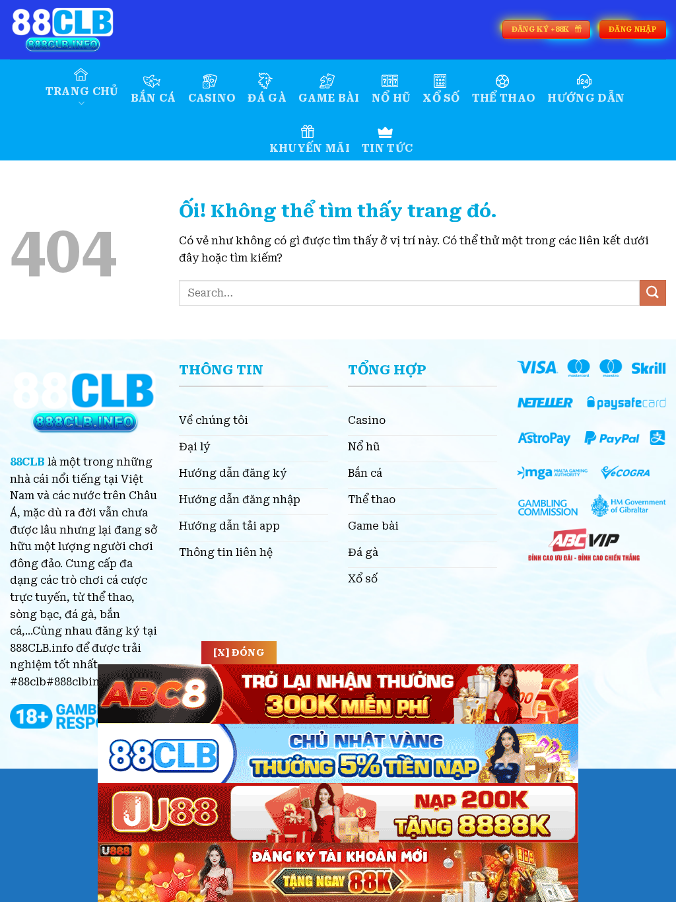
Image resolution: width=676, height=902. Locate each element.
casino (212, 98)
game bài (329, 98)
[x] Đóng (239, 652)
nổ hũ (391, 98)
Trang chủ (82, 91)
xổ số (441, 98)
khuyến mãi (309, 148)
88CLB (27, 462)
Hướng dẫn (586, 98)
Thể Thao (504, 98)
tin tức (387, 148)
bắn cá (153, 98)
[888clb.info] (76, 29)
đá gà (267, 98)
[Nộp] (653, 293)
